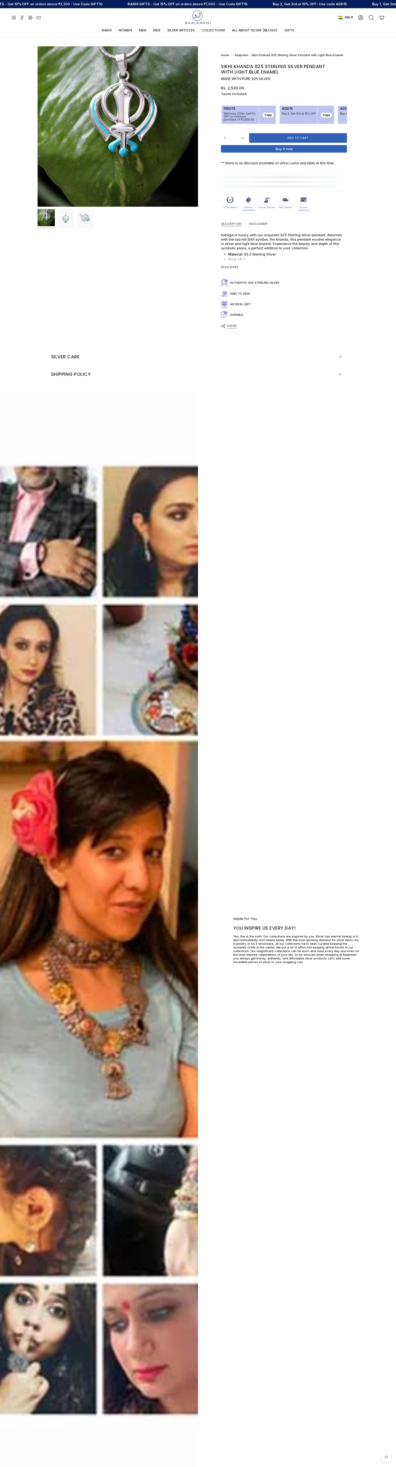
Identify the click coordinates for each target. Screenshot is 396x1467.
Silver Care (65, 357)
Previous (37, 126)
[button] (125, 30)
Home (225, 55)
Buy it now (284, 149)
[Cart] (382, 18)
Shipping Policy (71, 374)
